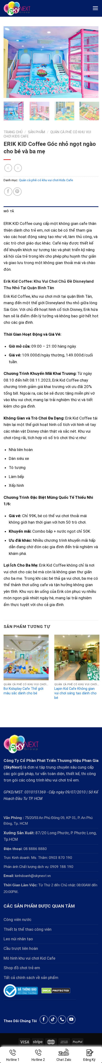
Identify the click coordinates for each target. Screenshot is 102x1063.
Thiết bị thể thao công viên (27, 929)
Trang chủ (13, 132)
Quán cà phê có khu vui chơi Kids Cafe (46, 180)
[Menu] (95, 8)
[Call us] (62, 1019)
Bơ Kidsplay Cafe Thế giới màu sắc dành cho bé (23, 691)
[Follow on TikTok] (53, 1019)
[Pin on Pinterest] (17, 191)
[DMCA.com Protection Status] (56, 990)
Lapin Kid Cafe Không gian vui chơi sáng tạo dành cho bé (75, 693)
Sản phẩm (36, 132)
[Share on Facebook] (8, 191)
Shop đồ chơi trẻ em (22, 967)
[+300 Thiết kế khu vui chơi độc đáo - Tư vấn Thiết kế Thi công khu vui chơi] (20, 8)
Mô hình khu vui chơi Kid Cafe (29, 958)
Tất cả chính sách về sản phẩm (31, 977)
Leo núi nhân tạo (18, 938)
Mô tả (9, 211)
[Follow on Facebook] (44, 1019)
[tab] (51, 211)
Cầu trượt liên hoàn (21, 948)
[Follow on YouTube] (71, 1019)
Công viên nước (17, 919)
